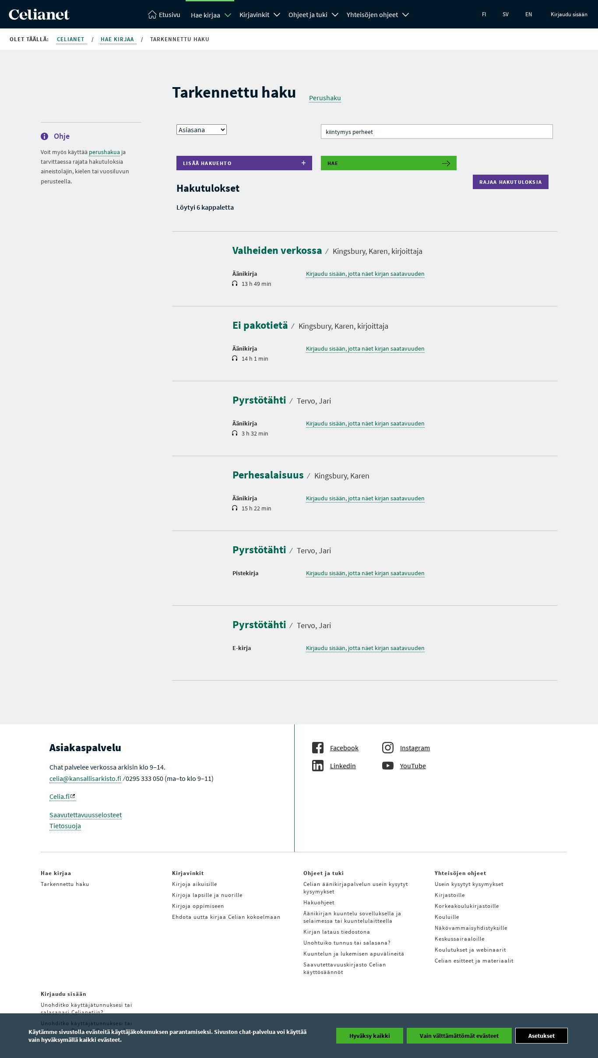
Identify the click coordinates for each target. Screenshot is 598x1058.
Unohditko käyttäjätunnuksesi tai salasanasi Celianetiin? (86, 1008)
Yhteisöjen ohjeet (372, 14)
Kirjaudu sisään (569, 14)
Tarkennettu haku (65, 884)
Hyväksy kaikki (369, 1036)
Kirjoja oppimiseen (198, 906)
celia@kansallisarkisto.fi (85, 778)
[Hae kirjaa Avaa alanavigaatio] (228, 14)
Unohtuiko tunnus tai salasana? (347, 942)
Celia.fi (59, 796)
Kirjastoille (450, 895)
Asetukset (541, 1036)
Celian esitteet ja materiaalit (474, 960)
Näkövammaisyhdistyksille (471, 927)
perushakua (104, 152)
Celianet (71, 39)
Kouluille (447, 917)
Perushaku (325, 97)
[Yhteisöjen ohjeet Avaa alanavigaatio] (406, 13)
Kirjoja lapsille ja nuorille (207, 895)
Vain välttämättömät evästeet (459, 1036)
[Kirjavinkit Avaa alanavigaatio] (277, 13)
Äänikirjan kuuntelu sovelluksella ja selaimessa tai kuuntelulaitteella (352, 917)
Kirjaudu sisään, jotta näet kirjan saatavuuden (365, 274)
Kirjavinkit (254, 14)
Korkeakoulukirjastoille (467, 906)
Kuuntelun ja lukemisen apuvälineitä (354, 953)
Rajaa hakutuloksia (512, 182)
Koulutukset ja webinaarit (470, 949)
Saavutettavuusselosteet (85, 814)
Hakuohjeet (318, 902)
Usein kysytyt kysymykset (469, 884)
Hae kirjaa (205, 15)
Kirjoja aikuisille (194, 884)
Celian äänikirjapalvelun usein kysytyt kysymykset (355, 887)
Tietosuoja (65, 825)
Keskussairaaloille (460, 938)
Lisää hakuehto (207, 163)
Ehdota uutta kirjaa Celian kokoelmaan (226, 917)
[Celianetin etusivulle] (39, 17)
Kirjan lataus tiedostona (336, 931)
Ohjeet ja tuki (307, 14)
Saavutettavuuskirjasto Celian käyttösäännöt (344, 968)
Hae (333, 163)
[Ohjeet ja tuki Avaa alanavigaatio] (335, 13)
